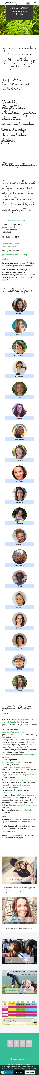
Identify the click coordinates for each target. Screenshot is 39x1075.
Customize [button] (30, 1072)
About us (11, 1064)
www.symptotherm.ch (10, 244)
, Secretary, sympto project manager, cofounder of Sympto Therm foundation (18, 277)
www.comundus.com (10, 797)
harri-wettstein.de (9, 722)
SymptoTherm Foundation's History (14, 255)
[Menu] (35, 3)
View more (19, 870)
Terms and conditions (23, 1064)
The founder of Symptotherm (13, 220)
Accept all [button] (8, 1072)
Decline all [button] (19, 1072)
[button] (2, 1072)
